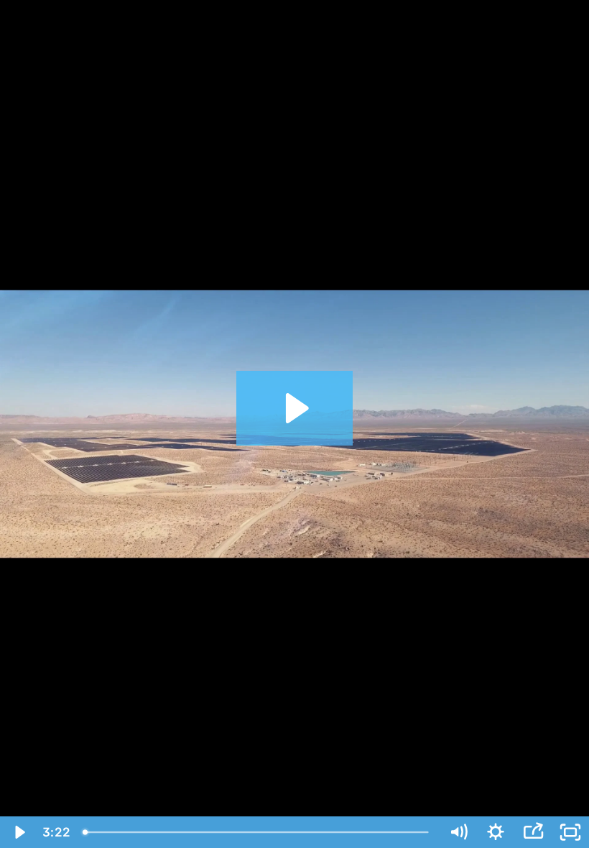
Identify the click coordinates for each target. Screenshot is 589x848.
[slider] (257, 832)
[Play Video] (18, 832)
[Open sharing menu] (533, 832)
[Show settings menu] (495, 832)
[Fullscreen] (570, 832)
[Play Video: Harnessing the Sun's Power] (294, 408)
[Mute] (458, 832)
